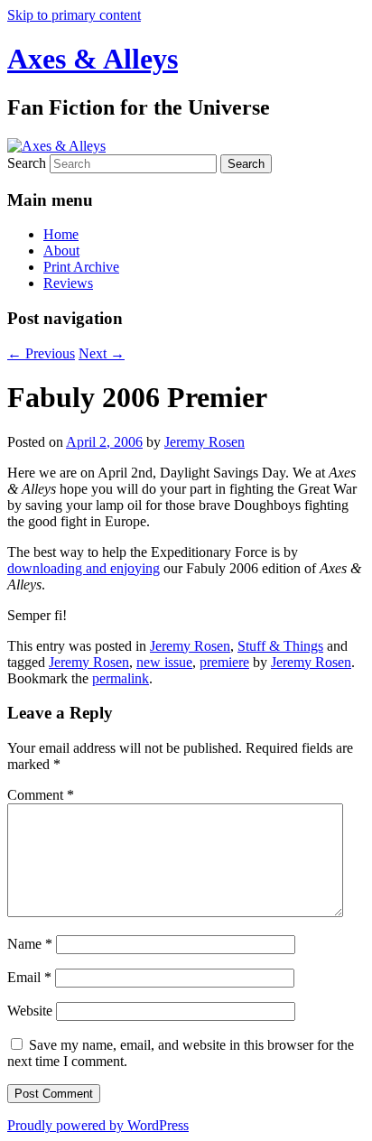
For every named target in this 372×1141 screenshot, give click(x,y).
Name (29, 943)
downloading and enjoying (83, 568)
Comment (40, 794)
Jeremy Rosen (204, 442)
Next (102, 353)
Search (26, 163)
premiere (224, 662)
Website (29, 1010)
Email (29, 977)
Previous (41, 353)
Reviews (68, 283)
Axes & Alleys (92, 58)
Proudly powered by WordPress (98, 1125)
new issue (164, 662)
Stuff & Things (280, 646)
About (61, 250)
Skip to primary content (74, 15)
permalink (120, 678)
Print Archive (81, 266)
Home (61, 234)
